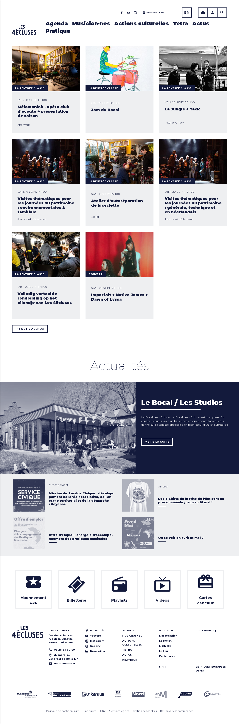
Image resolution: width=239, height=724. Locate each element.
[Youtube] (128, 13)
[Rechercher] (222, 12)
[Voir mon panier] (203, 12)
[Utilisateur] (212, 12)
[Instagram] (135, 13)
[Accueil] (24, 30)
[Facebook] (122, 13)
